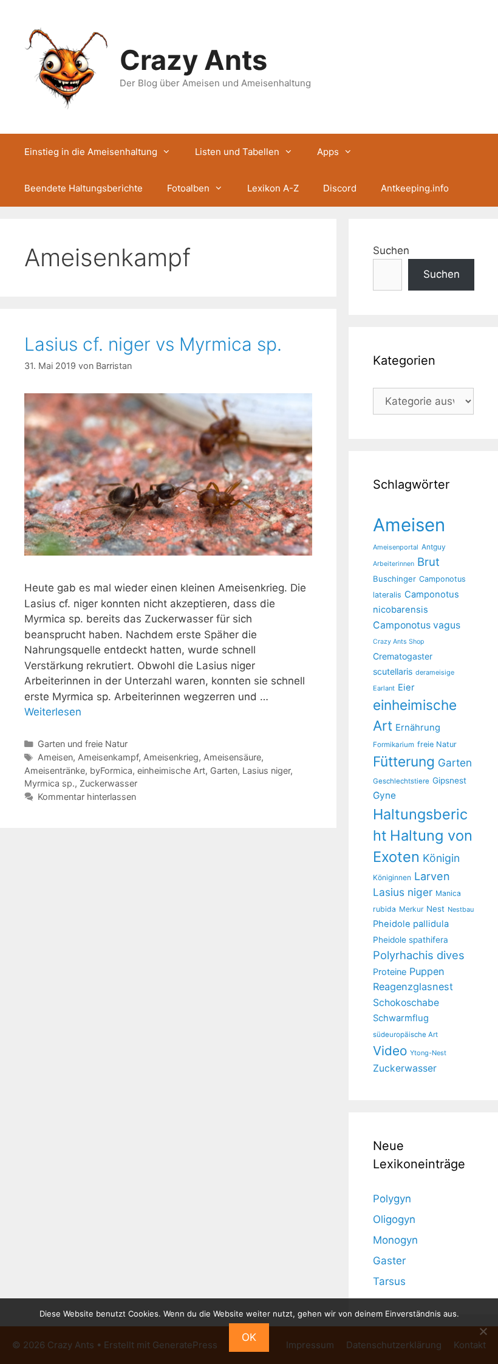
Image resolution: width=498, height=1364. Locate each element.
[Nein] (483, 1331)
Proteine (389, 971)
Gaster (389, 1261)
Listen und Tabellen (237, 151)
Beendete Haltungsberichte (83, 188)
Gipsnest (449, 780)
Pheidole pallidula (411, 923)
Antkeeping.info (415, 188)
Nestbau (461, 909)
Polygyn (392, 1199)
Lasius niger (266, 770)
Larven (432, 876)
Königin (441, 858)
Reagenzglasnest (413, 986)
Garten (223, 770)
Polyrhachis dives (419, 955)
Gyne (384, 795)
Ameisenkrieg (171, 757)
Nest (435, 909)
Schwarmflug (401, 1018)
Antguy (433, 546)
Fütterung (404, 761)
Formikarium (393, 744)
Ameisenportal (395, 547)
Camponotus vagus (416, 625)
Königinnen (392, 877)
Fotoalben (188, 188)
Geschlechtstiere (401, 781)
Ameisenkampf (108, 757)
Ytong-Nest (428, 1053)
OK (249, 1337)
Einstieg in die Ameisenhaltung (90, 151)
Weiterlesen (52, 712)
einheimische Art (171, 770)
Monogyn (395, 1240)
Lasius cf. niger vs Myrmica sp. (153, 344)
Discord (339, 188)
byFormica (111, 770)
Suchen (391, 250)
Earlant (384, 688)
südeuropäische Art (405, 1034)
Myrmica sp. (49, 783)
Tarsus (389, 1281)
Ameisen (55, 757)
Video (390, 1050)
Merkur (411, 909)
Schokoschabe (406, 1002)
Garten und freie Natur (83, 744)
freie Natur (437, 744)
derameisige (434, 672)
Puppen (427, 971)
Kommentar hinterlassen (87, 796)
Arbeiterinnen (393, 564)
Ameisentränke (54, 770)
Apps (328, 151)
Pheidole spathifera (410, 940)
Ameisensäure (232, 757)
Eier (406, 687)
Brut (428, 561)
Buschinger (394, 579)
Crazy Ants (193, 60)
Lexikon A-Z (273, 188)
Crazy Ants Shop (399, 642)
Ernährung (417, 727)
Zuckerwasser (108, 783)
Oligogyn (394, 1219)
